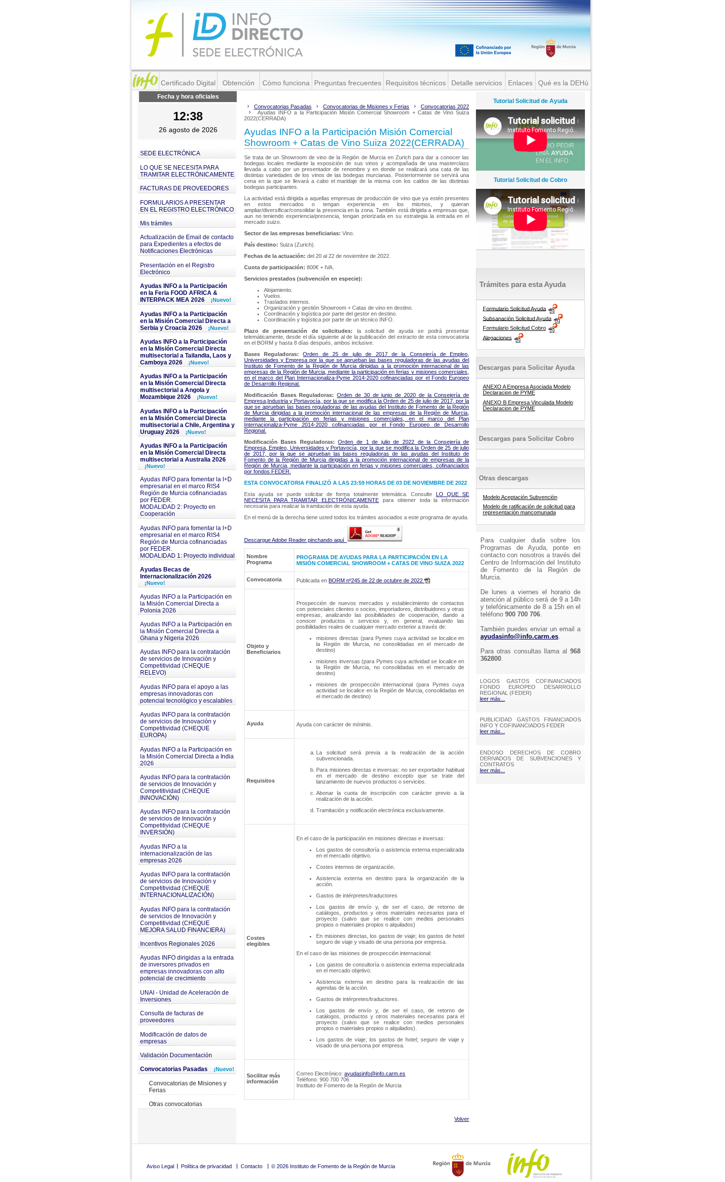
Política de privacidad (206, 1166)
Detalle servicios (476, 83)
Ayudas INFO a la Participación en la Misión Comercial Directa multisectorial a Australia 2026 (183, 455)
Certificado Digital (188, 83)
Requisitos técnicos (416, 83)
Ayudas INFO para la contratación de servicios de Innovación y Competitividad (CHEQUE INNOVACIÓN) (185, 787)
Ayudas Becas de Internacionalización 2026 (176, 576)
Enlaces (520, 83)
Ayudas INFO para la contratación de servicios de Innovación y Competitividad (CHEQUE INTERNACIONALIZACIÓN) (185, 884)
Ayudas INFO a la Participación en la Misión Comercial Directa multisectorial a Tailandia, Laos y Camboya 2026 (185, 352)
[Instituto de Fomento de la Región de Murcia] (145, 81)
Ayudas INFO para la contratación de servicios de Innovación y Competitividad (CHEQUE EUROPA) (185, 725)
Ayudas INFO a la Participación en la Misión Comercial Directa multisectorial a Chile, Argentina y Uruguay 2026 (187, 421)
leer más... (492, 699)
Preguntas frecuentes (347, 83)
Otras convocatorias (175, 1104)
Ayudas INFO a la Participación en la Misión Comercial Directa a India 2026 (187, 756)
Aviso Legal (160, 1166)
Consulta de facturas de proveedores (172, 1017)
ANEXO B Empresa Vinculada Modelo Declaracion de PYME (528, 405)
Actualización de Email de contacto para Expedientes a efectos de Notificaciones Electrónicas (187, 244)
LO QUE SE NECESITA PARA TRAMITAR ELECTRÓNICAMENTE (187, 171)
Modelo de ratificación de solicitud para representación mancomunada (529, 509)
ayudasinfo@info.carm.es (374, 1073)
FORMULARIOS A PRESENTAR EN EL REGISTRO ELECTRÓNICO (187, 206)
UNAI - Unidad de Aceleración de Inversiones (184, 996)
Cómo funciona (286, 83)
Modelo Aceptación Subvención (520, 497)
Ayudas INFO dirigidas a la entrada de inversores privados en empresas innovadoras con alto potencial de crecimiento (187, 968)
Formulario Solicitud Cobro (514, 328)
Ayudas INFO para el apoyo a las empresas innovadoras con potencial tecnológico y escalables (186, 693)
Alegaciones (497, 337)
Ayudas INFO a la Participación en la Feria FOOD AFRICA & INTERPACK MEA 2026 (185, 293)
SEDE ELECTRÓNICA (170, 153)
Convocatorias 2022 (445, 106)
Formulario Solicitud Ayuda (514, 308)
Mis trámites (156, 223)
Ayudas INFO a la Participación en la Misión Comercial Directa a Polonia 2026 (186, 603)
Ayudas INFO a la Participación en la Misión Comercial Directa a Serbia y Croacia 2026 (185, 321)
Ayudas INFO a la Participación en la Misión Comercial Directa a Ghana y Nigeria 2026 (186, 631)
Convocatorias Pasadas (187, 1069)
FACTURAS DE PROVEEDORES (184, 188)
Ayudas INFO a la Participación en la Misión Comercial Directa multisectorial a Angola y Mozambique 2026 (183, 386)
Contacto (251, 1166)
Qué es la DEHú (563, 83)
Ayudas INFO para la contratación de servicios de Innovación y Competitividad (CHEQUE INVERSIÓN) (185, 822)
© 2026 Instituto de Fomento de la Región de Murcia (333, 1166)
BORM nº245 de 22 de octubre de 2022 (376, 580)
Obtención (238, 83)
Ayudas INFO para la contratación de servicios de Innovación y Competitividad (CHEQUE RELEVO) (185, 662)
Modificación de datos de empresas (173, 1038)
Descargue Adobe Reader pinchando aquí (295, 540)
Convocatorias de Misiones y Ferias (187, 1087)
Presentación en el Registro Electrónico (177, 269)
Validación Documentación (176, 1055)
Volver (461, 1119)
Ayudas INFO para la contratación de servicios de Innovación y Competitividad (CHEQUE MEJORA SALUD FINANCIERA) (185, 919)
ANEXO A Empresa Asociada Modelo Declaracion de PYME (527, 389)
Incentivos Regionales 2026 (177, 943)
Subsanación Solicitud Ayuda (517, 318)
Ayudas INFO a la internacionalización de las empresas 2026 (176, 853)
